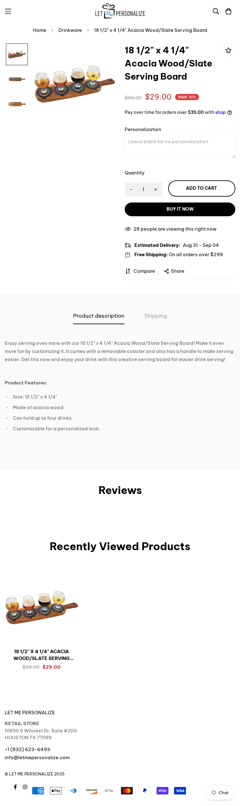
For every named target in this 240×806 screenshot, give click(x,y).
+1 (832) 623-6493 (27, 749)
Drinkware (70, 30)
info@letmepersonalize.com (37, 757)
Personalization (143, 129)
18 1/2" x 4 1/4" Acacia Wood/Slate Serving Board (41, 655)
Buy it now (180, 209)
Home (39, 30)
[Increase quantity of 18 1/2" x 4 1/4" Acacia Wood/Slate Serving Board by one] (155, 189)
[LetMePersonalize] (120, 11)
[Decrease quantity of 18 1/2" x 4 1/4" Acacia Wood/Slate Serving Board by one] (131, 189)
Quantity (135, 173)
